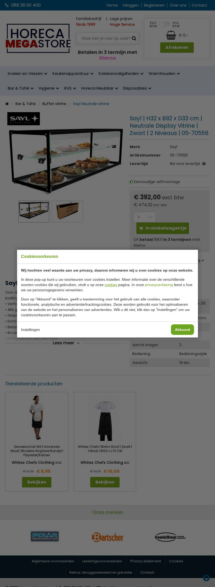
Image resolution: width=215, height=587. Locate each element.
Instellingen (30, 330)
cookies (111, 285)
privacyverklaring (159, 285)
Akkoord (182, 330)
